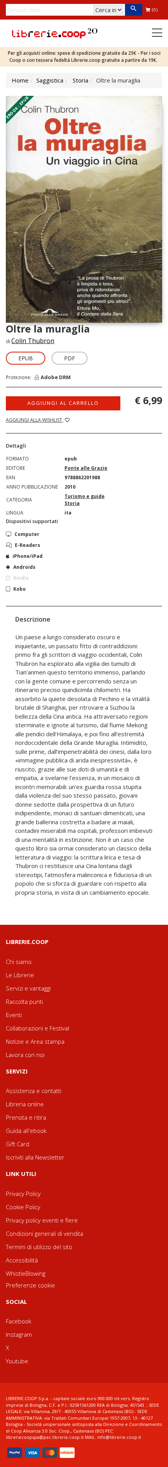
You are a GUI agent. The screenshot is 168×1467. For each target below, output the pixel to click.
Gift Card (17, 1144)
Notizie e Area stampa (35, 1041)
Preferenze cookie (30, 1285)
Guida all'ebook (26, 1130)
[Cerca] (133, 10)
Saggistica (49, 80)
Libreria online (25, 1104)
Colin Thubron (32, 340)
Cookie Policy (23, 1207)
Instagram (19, 1334)
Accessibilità (22, 1260)
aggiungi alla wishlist (34, 420)
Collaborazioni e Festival (37, 1028)
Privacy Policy (23, 1193)
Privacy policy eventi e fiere (42, 1220)
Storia (80, 80)
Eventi (14, 1015)
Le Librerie (20, 975)
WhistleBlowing (25, 1273)
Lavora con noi (25, 1055)
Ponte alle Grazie (85, 468)
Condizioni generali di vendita (44, 1233)
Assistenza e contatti (33, 1091)
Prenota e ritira (26, 1117)
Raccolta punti (24, 1001)
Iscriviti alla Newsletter (35, 1157)
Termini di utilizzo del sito (39, 1247)
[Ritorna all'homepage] (55, 32)
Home (20, 80)
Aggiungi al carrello (63, 402)
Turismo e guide (84, 496)
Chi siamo (19, 961)
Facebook (18, 1321)
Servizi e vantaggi (28, 988)
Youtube (17, 1361)
